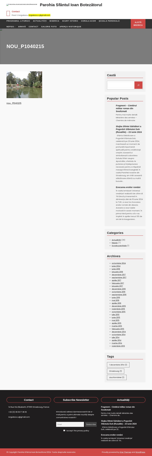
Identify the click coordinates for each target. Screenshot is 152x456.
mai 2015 (115, 320)
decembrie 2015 (119, 306)
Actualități (116, 240)
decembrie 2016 (119, 289)
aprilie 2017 (116, 280)
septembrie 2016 (119, 294)
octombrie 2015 (118, 311)
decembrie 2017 (119, 274)
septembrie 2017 (119, 277)
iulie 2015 (115, 314)
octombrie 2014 (118, 334)
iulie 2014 (115, 337)
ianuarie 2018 (117, 272)
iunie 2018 (116, 269)
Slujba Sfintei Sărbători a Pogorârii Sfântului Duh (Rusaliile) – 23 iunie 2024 (129, 129)
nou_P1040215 (14, 103)
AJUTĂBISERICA (138, 24)
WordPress (140, 452)
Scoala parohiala (119, 245)
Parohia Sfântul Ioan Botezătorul (71, 4)
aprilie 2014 (116, 340)
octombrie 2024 (119, 263)
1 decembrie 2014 (118, 364)
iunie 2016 (116, 297)
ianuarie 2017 (117, 286)
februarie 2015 (118, 329)
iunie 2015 (116, 317)
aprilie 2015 (116, 323)
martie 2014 (117, 343)
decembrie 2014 (119, 331)
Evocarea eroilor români (128, 187)
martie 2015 (117, 326)
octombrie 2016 (118, 291)
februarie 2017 (118, 283)
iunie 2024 (116, 266)
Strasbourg (115, 371)
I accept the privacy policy (77, 430)
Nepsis (115, 242)
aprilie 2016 (116, 303)
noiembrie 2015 (118, 309)
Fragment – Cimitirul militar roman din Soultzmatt (126, 108)
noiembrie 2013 (118, 346)
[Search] (138, 85)
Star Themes (125, 452)
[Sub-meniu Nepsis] (14, 26)
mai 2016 (115, 300)
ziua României (116, 377)
